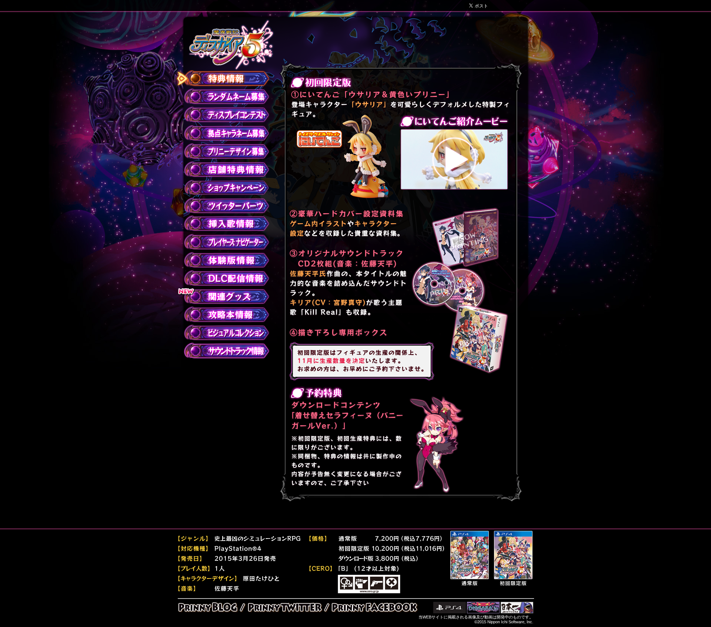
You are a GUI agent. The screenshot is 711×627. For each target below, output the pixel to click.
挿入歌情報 (222, 224)
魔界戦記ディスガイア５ (231, 45)
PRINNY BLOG (210, 607)
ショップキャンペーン (222, 188)
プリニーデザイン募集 (222, 151)
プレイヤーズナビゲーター (222, 242)
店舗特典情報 (222, 169)
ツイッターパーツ (222, 206)
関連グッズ (222, 296)
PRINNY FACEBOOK (372, 607)
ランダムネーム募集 (222, 97)
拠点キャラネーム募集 (222, 133)
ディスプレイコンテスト (222, 115)
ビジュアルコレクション (222, 333)
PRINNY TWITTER (284, 607)
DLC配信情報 (222, 278)
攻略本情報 (222, 314)
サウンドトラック (222, 351)
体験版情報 (222, 260)
